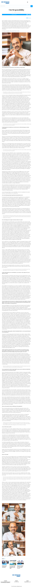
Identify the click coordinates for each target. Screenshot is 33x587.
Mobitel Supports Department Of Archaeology (4, 566)
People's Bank (11, 556)
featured (5, 556)
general (8, 556)
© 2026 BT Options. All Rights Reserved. (16, 586)
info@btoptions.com (27, 581)
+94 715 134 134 (16, 581)
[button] (27, 2)
